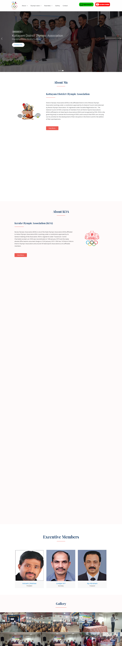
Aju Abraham (92, 583)
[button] (27, 5)
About (24, 6)
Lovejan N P (60, 583)
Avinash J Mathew (29, 583)
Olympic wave (35, 6)
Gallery (57, 6)
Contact (65, 6)
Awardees (47, 6)
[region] (61, 38)
